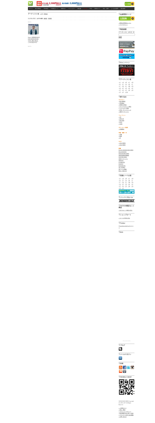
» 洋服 (120, 134)
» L (126, 86)
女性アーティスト (123, 158)
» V (126, 90)
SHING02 (121, 160)
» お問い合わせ (123, 416)
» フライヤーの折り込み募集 (126, 415)
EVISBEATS (122, 162)
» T (120, 90)
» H (129, 84)
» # (119, 82)
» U (123, 90)
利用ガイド (97, 8)
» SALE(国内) (122, 143)
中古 (91, 8)
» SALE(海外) (122, 145)
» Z (123, 92)
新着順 (50, 18)
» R (129, 88)
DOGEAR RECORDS (124, 153)
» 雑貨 (120, 136)
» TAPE (120, 124)
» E (120, 84)
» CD (120, 117)
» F (122, 84)
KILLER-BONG (123, 152)
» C (129, 82)
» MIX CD (121, 118)
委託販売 (123, 8)
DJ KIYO (121, 164)
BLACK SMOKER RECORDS (126, 150)
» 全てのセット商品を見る (125, 210)
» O (120, 88)
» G (126, 84)
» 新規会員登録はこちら (125, 23)
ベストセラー (71, 8)
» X (132, 90)
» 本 (120, 138)
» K (123, 86)
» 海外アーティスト (124, 111)
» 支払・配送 (122, 409)
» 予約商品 (121, 103)
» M (129, 86)
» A (123, 82)
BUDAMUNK (122, 165)
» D (132, 82)
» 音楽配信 (121, 129)
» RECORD (121, 120)
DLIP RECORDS (123, 157)
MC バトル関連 (123, 169)
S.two (46, 14)
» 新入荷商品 (122, 101)
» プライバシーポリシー (125, 411)
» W (129, 90)
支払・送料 (106, 8)
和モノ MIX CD (123, 171)
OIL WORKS (122, 167)
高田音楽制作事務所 (124, 155)
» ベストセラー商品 (124, 108)
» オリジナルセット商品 (125, 106)
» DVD (120, 122)
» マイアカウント (123, 24)
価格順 (45, 18)
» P (122, 88)
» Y (120, 92)
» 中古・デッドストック (125, 110)
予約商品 (46, 8)
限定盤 (79, 8)
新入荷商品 (38, 8)
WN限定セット (54, 8)
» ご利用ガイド (123, 408)
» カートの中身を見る (124, 218)
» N (132, 86)
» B (126, 82)
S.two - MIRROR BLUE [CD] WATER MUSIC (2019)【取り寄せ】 (34, 39)
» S (41, 14)
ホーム (31, 8)
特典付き (63, 8)
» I (132, 84)
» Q (126, 88)
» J (119, 86)
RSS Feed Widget (126, 340)
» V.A (126, 92)
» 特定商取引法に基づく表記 (126, 413)
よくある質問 (114, 8)
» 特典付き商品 (123, 104)
